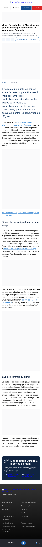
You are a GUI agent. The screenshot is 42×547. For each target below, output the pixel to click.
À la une (5, 8)
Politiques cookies (27, 523)
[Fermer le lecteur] (40, 543)
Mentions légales (7, 523)
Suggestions (13, 82)
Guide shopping (26, 506)
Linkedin (20, 498)
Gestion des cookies (8, 526)
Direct (37, 8)
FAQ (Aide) (5, 519)
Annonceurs (6, 506)
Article (4, 82)
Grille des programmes (28, 502)
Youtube (13, 498)
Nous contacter (7, 502)
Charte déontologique (28, 526)
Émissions (26, 8)
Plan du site (25, 516)
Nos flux (23, 513)
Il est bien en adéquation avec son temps (19, 249)
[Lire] (23, 543)
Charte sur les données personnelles (9, 530)
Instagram (7, 498)
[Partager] (3, 39)
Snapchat (17, 498)
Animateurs (5, 509)
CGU (22, 519)
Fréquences (6, 513)
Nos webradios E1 (8, 516)
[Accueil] (21, 2)
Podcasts (16, 8)
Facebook (10, 498)
